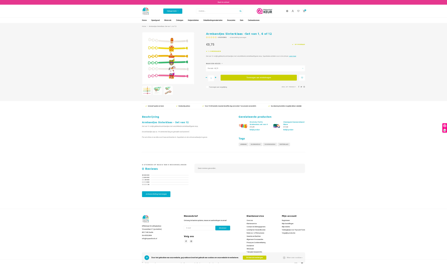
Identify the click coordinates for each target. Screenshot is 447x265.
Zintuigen (179, 20)
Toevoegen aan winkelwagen (258, 77)
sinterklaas (283, 144)
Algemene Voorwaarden (255, 239)
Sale (241, 20)
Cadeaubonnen (253, 20)
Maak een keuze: (214, 64)
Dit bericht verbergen (254, 257)
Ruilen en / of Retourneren (255, 233)
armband (243, 144)
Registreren (286, 220)
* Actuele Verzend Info (254, 252)
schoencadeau (270, 144)
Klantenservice (252, 223)
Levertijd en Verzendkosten (256, 230)
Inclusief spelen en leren (156, 106)
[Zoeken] (240, 11)
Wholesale (250, 249)
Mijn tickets (286, 227)
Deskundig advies (184, 106)
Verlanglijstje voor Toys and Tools (293, 230)
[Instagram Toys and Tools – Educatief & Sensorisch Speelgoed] (191, 241)
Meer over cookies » (295, 257)
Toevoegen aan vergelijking (218, 87)
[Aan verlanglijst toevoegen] (302, 78)
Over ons (250, 220)
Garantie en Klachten (254, 236)
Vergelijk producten (288, 233)
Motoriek (167, 20)
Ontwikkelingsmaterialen (212, 20)
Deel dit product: (289, 87)
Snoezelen (231, 20)
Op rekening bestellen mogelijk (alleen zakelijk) (286, 106)
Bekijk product (255, 130)
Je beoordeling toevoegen (238, 37)
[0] (304, 11)
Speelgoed (155, 20)
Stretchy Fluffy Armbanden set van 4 (259, 123)
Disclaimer (250, 246)
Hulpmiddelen (193, 20)
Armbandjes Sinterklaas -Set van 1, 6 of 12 (162, 26)
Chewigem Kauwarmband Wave (293, 123)
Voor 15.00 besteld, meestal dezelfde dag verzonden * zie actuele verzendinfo (230, 106)
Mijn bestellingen (287, 223)
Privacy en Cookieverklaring (256, 242)
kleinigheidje (255, 144)
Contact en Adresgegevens (256, 227)
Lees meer (292, 56)
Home (144, 20)
